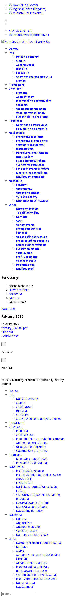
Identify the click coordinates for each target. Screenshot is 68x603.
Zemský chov (25, 96)
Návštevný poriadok (30, 176)
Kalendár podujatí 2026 (32, 124)
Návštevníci (17, 132)
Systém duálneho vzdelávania (36, 575)
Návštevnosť (25, 268)
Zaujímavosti (25, 64)
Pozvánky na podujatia (31, 128)
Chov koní (15, 88)
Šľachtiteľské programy (32, 116)
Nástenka (15, 180)
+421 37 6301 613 (20, 31)
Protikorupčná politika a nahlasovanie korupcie (32, 569)
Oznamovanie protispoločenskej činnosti (28, 228)
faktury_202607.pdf (14, 328)
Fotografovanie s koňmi (32, 168)
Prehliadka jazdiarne (30, 136)
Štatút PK (22, 72)
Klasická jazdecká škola (32, 172)
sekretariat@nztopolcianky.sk (29, 35)
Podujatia (15, 120)
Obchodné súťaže (28, 192)
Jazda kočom (25, 148)
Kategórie (8, 309)
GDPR (19, 220)
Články (20, 60)
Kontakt (21, 216)
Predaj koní (16, 84)
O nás (12, 204)
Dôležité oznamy (27, 56)
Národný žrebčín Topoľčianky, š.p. (39, 543)
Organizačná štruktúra (31, 236)
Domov (13, 48)
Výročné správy (26, 196)
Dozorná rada (25, 264)
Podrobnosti (9, 336)
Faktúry (21, 184)
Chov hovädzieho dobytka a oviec (38, 419)
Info (11, 52)
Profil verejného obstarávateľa (36, 579)
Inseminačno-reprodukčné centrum (40, 439)
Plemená (21, 92)
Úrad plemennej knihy (30, 112)
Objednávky (24, 188)
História (21, 68)
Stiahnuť (7, 332)
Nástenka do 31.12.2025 (32, 200)
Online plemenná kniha (31, 108)
